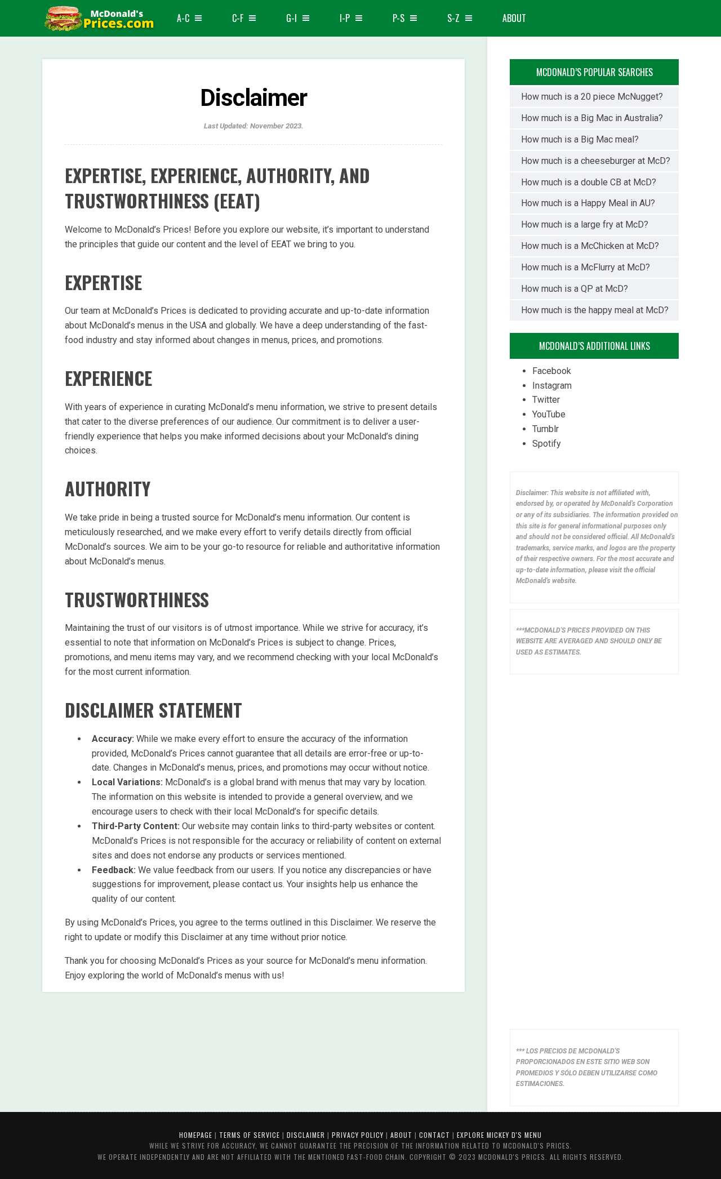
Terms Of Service (249, 1135)
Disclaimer (306, 1135)
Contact (434, 1135)
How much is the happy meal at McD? (595, 310)
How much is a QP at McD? (574, 288)
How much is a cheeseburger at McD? (595, 160)
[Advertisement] (594, 849)
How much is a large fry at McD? (584, 224)
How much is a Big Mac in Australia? (592, 118)
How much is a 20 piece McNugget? (592, 96)
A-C (183, 18)
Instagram (552, 385)
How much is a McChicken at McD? (590, 246)
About (514, 18)
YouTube (549, 414)
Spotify (546, 443)
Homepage (195, 1135)
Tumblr (545, 429)
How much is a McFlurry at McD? (585, 267)
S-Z (453, 18)
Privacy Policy (358, 1135)
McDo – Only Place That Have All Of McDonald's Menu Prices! (98, 20)
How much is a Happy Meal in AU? (588, 203)
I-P (345, 18)
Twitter (546, 399)
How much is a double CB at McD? (588, 182)
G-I (291, 18)
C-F (237, 18)
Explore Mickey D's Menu (499, 1135)
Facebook (551, 371)
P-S (398, 18)
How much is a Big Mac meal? (580, 139)
